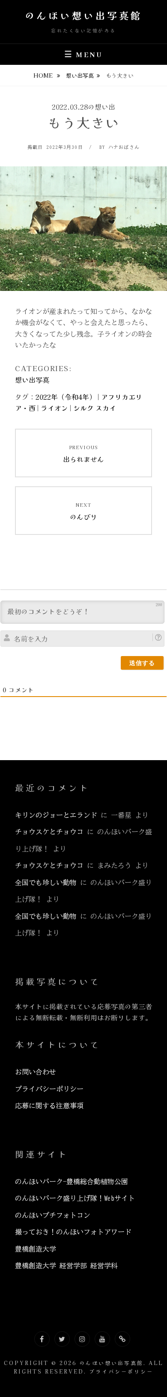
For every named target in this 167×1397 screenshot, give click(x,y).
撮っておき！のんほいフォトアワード (73, 1232)
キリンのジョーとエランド (56, 815)
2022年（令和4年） (66, 397)
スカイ (105, 408)
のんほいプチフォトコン (52, 1215)
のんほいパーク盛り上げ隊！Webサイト (75, 1198)
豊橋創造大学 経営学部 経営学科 (66, 1265)
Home (43, 75)
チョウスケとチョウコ (49, 831)
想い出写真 (80, 75)
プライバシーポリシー (49, 1089)
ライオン (54, 408)
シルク (83, 408)
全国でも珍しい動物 (46, 882)
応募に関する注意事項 (49, 1105)
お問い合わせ (35, 1072)
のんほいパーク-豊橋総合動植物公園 (71, 1181)
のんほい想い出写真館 (84, 15)
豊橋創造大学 (35, 1249)
